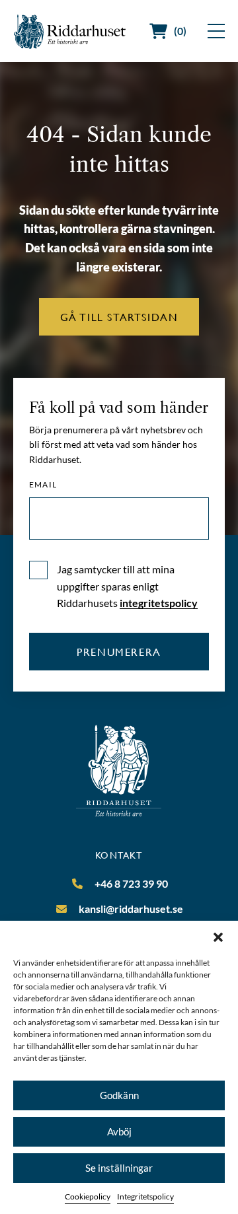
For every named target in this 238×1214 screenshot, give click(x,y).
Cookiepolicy (87, 1196)
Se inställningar (119, 1168)
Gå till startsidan (119, 316)
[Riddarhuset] (70, 31)
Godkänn (119, 1095)
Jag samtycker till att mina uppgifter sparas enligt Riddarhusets (127, 586)
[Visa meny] (216, 31)
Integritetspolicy (145, 1196)
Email (43, 484)
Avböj (119, 1131)
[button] (218, 937)
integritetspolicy (159, 602)
